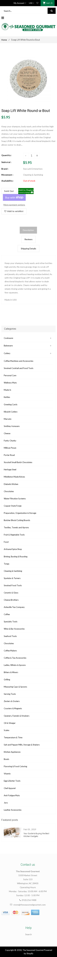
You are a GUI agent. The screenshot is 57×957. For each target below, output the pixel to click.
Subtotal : (6, 162)
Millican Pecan (10, 448)
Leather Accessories (12, 810)
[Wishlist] (37, 3)
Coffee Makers (10, 650)
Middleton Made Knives (14, 477)
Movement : (7, 174)
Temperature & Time (13, 737)
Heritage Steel (10, 469)
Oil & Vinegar (10, 723)
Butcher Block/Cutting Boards (17, 520)
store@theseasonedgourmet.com (29, 904)
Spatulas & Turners (12, 578)
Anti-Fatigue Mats (12, 795)
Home (4, 39)
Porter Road (9, 455)
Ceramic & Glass (11, 592)
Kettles (7, 397)
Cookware (8, 338)
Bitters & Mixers (11, 672)
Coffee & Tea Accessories (15, 658)
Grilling (7, 679)
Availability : (7, 180)
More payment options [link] (14, 204)
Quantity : (6, 155)
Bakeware (8, 345)
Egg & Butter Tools (12, 781)
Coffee (7, 614)
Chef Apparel (10, 788)
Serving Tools (10, 694)
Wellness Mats (10, 382)
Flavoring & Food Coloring (15, 766)
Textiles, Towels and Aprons (16, 527)
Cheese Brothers (11, 600)
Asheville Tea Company (14, 607)
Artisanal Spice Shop (13, 549)
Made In (7, 390)
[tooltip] (31, 191)
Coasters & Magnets (13, 708)
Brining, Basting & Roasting (15, 556)
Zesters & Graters (12, 701)
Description (28, 230)
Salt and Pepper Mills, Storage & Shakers (22, 744)
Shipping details (28, 248)
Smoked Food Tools (13, 585)
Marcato (7, 419)
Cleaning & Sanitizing (13, 571)
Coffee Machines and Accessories (18, 361)
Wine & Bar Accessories (14, 629)
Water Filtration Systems (15, 498)
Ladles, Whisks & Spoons (15, 665)
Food (6, 542)
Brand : (5, 168)
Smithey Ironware (11, 426)
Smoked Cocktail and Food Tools (18, 368)
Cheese (7, 433)
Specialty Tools (10, 621)
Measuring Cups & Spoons (15, 687)
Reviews (28, 239)
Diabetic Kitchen (11, 484)
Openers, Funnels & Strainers (16, 716)
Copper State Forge (12, 506)
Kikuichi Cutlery (10, 411)
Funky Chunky (10, 440)
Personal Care (10, 375)
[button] (26, 191)
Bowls (6, 759)
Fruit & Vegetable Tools (14, 534)
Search (28, 934)
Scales (6, 730)
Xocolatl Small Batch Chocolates (18, 462)
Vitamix (7, 773)
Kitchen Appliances (12, 752)
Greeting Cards (10, 404)
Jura (6, 802)
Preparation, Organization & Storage (20, 513)
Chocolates (9, 491)
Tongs (6, 564)
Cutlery (7, 353)
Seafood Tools (10, 636)
